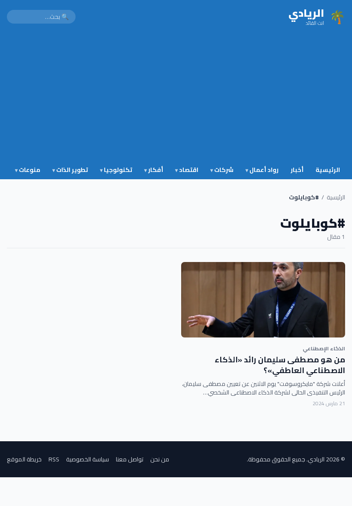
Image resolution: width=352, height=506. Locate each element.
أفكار (153, 169)
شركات (222, 169)
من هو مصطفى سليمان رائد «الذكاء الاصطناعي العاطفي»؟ (280, 364)
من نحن (159, 459)
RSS (54, 459)
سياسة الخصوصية (87, 459)
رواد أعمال (262, 169)
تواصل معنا (129, 459)
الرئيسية (328, 169)
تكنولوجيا (116, 169)
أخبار (297, 169)
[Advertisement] (176, 98)
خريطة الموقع (24, 459)
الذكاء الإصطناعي (324, 348)
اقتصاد (186, 169)
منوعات (27, 169)
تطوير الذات (70, 169)
